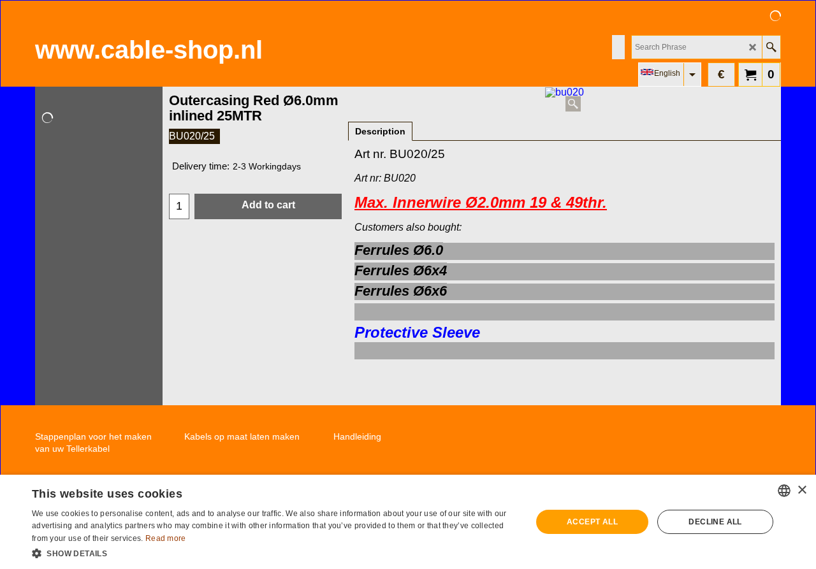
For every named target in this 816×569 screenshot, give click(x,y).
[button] (274, 552)
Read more (165, 538)
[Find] (771, 47)
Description (380, 131)
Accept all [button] (592, 521)
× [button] (801, 490)
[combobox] (784, 490)
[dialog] (408, 522)
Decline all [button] (714, 521)
